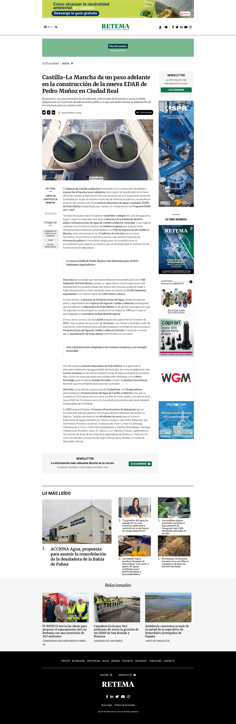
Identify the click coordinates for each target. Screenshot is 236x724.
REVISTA (65, 661)
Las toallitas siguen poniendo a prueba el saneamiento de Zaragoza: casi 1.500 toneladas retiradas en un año (174, 527)
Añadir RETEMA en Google (71, 113)
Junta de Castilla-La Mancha (50, 199)
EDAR (50, 240)
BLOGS (105, 661)
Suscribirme (176, 89)
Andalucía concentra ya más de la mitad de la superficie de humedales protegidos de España (167, 631)
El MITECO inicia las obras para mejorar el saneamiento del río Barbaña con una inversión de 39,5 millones (64, 631)
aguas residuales (50, 245)
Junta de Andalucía (157, 640)
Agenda (115, 661)
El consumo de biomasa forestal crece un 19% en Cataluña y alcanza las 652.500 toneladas (175, 562)
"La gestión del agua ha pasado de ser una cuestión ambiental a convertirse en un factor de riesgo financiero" (135, 525)
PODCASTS (127, 661)
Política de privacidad (124, 705)
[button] (44, 112)
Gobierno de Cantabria (108, 640)
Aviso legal (106, 705)
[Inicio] (117, 27)
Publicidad (155, 661)
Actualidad (50, 63)
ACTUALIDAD (78, 661)
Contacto (169, 661)
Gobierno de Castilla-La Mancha (51, 233)
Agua (65, 63)
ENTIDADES (141, 661)
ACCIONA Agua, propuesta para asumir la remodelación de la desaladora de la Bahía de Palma (78, 557)
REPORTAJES (93, 661)
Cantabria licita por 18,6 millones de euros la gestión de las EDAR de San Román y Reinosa (116, 631)
